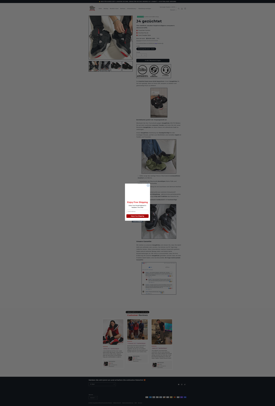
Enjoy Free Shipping (137, 216)
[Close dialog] (148, 185)
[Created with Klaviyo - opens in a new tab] (137, 221)
